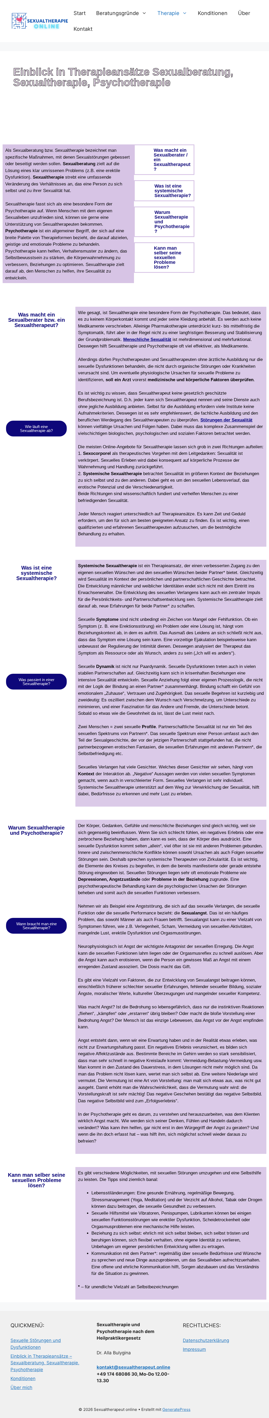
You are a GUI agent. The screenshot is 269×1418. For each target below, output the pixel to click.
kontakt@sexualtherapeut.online (133, 1367)
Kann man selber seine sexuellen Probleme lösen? (167, 257)
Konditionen (212, 13)
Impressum (194, 1349)
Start (80, 13)
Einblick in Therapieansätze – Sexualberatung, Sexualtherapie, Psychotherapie (45, 1363)
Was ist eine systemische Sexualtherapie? (172, 190)
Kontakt (83, 29)
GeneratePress (176, 1409)
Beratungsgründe (117, 13)
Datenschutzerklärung (206, 1340)
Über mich (21, 1387)
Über (244, 13)
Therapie (168, 13)
